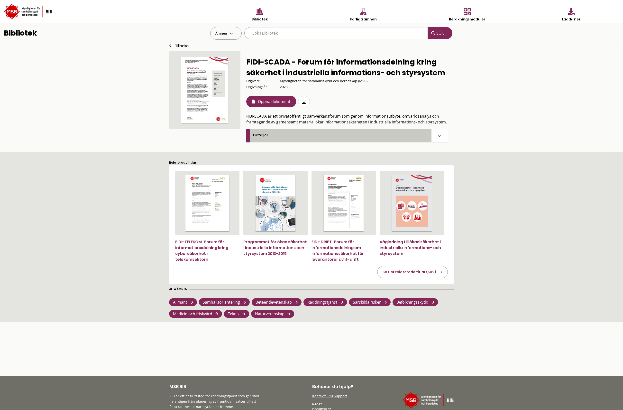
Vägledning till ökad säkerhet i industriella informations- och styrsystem (410, 247)
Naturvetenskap (269, 314)
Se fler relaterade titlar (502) (409, 272)
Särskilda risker (367, 302)
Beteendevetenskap (274, 302)
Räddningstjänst (322, 302)
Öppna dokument (274, 101)
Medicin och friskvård (192, 314)
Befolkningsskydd (412, 302)
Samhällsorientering (221, 302)
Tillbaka (182, 46)
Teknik (233, 314)
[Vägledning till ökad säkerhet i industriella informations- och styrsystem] (412, 203)
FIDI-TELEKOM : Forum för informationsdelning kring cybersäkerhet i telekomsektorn (201, 250)
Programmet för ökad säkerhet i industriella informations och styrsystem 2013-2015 (275, 247)
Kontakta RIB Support (329, 396)
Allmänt (180, 302)
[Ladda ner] (304, 101)
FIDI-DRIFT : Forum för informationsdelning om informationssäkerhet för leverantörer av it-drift (338, 250)
